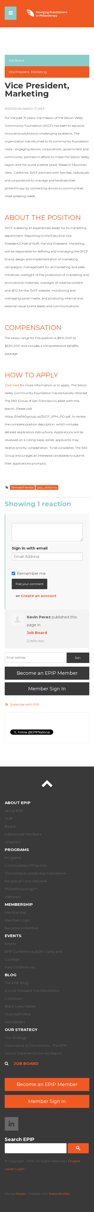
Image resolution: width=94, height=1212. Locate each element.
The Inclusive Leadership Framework (35, 873)
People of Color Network (26, 881)
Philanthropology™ (21, 889)
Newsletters (15, 1022)
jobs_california (47, 487)
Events (13, 935)
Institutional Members (23, 834)
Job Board (16, 60)
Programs (17, 849)
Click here (12, 385)
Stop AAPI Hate (18, 1014)
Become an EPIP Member (47, 673)
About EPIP (18, 802)
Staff (9, 818)
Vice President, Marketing (28, 72)
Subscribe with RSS (24, 704)
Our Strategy (21, 1029)
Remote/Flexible (22, 487)
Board (10, 826)
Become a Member (21, 928)
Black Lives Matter (20, 1006)
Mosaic (21, 1194)
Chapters (12, 842)
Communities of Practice (25, 865)
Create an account (38, 596)
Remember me (31, 573)
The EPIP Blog (16, 983)
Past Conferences (20, 967)
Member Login (17, 920)
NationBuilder (59, 1194)
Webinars (13, 897)
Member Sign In (47, 689)
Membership (19, 904)
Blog (10, 974)
